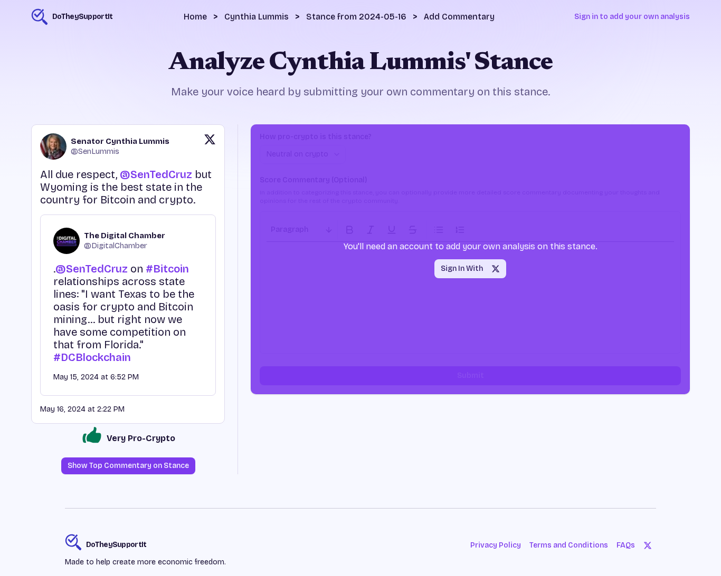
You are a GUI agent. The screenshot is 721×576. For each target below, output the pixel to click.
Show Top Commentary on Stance (128, 465)
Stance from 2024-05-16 (356, 17)
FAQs (625, 545)
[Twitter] (647, 545)
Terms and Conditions (568, 545)
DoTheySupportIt (116, 544)
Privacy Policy (495, 545)
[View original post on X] (210, 146)
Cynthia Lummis (256, 17)
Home (195, 17)
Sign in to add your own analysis (632, 16)
